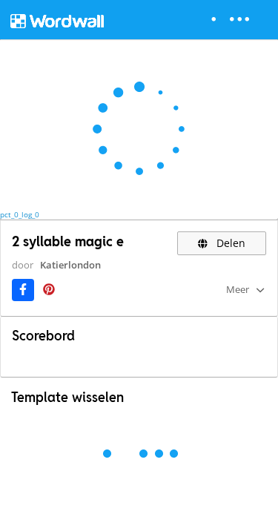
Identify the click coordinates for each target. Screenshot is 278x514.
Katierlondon (70, 264)
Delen (229, 243)
